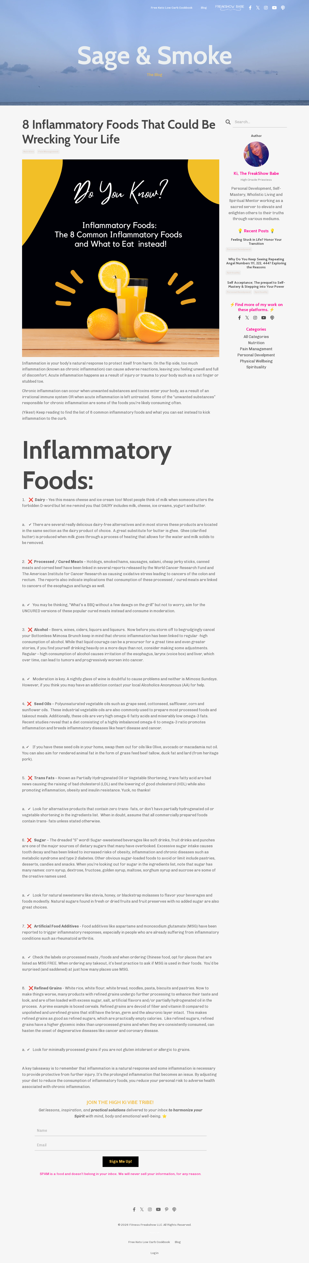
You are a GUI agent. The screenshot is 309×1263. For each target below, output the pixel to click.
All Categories (256, 336)
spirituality (233, 272)
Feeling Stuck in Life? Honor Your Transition (256, 242)
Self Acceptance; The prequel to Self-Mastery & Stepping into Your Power (256, 285)
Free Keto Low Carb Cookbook (171, 7)
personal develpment (239, 249)
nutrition (28, 151)
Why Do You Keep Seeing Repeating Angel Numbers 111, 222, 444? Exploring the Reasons (256, 263)
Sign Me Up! (120, 1161)
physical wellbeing (256, 361)
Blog (204, 7)
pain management (48, 151)
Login (154, 1253)
